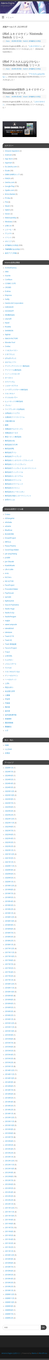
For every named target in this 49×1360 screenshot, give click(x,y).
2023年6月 (9, 807)
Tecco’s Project (11, 648)
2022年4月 (9, 838)
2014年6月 (9, 1094)
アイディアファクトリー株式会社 (17, 366)
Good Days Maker (12, 550)
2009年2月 (9, 1318)
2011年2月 (9, 1247)
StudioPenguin (10, 616)
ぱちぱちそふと (10, 358)
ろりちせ (8, 668)
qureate (8, 597)
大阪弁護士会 (10, 421)
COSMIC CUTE (10, 283)
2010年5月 (9, 1275)
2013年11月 (9, 1121)
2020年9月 (9, 870)
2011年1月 (9, 1251)
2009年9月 (9, 1306)
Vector (7, 214)
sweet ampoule (11, 624)
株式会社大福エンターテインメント (18, 496)
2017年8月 (9, 960)
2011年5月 (9, 1235)
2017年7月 (9, 964)
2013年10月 (9, 1125)
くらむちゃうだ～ (11, 350)
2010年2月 (9, 1286)
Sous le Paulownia (12, 605)
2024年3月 (9, 787)
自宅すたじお (10, 499)
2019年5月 (9, 897)
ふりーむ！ (9, 229)
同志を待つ (9, 687)
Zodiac (7, 346)
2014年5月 (9, 1098)
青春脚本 (8, 719)
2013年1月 (9, 1157)
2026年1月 (9, 768)
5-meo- (8, 514)
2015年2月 (9, 1062)
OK (43, 1328)
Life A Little (9, 569)
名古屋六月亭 (10, 691)
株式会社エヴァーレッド (14, 484)
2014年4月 (9, 1102)
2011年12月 (9, 1208)
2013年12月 (9, 1117)
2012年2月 (9, 1200)
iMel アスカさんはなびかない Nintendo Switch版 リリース (21, 63)
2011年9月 (9, 1220)
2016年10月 (9, 992)
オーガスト (9, 378)
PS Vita (7, 198)
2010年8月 (9, 1263)
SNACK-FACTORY (11, 338)
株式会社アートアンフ (13, 456)
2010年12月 (9, 1255)
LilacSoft (8, 319)
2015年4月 (9, 1054)
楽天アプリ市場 (10, 253)
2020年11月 (9, 866)
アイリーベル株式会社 (13, 370)
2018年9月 (9, 925)
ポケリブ (8, 241)
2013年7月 (9, 1137)
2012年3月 (9, 1196)
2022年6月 (9, 834)
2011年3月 (9, 1243)
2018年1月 (9, 944)
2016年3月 (9, 1011)
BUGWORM (9, 534)
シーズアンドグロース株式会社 (16, 389)
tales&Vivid (9, 628)
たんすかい (9, 660)
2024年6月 (9, 775)
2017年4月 (9, 972)
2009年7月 (9, 1314)
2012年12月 (9, 1161)
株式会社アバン (10, 452)
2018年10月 (9, 921)
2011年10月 (9, 1216)
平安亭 (7, 699)
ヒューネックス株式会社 (14, 401)
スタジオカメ (10, 393)
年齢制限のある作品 (12, 249)
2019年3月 (9, 905)
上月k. (7, 683)
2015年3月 (9, 1058)
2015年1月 (9, 1066)
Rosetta (8, 327)
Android (8, 155)
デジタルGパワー (11, 397)
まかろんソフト (10, 362)
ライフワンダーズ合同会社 (15, 409)
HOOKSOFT (9, 311)
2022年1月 (9, 850)
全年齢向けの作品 (35, 41)
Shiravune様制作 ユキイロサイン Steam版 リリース (24, 91)
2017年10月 (9, 956)
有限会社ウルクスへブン (14, 429)
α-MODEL (8, 656)
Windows (8, 222)
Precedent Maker (11, 589)
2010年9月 (9, 1259)
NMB (7, 745)
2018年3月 (9, 937)
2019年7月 (9, 893)
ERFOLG (8, 542)
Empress (8, 295)
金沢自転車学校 (10, 715)
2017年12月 (9, 948)
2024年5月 (9, 779)
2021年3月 (9, 858)
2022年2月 (9, 846)
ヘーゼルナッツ (10, 679)
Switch (25, 41)
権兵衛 (7, 707)
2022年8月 (9, 826)
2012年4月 (9, 1192)
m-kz (7, 573)
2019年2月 (9, 909)
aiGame (8, 526)
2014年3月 (9, 1106)
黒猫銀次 (8, 726)
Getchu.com (9, 182)
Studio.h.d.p (9, 612)
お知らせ (8, 225)
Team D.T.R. (9, 636)
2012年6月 (9, 1184)
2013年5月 (9, 1145)
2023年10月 (9, 795)
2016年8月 (9, 999)
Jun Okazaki (9, 561)
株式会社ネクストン (12, 488)
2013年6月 (9, 1141)
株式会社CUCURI (11, 444)
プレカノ (8, 405)
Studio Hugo (10, 609)
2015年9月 (9, 1035)
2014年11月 (9, 1074)
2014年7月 (9, 1090)
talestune (8, 632)
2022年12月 (9, 819)
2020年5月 (9, 878)
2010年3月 (9, 1282)
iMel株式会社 (10, 315)
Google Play (9, 186)
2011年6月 (9, 1231)
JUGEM (7, 557)
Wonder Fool (10, 342)
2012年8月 (9, 1176)
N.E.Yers (8, 577)
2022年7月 (9, 830)
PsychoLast (9, 593)
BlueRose (8, 530)
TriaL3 (7, 652)
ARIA (7, 272)
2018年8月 (9, 929)
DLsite (7, 170)
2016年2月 (9, 1015)
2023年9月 (9, 799)
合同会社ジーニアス (12, 413)
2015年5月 (9, 1051)
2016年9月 (9, 995)
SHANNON (9, 330)
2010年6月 (9, 1271)
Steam (25, 97)
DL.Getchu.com (11, 166)
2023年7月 (9, 803)
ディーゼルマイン (11, 675)
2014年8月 (9, 1086)
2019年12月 (9, 885)
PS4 (6, 202)
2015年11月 (9, 1027)
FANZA (7, 178)
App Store (9, 159)
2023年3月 (9, 811)
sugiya (7, 620)
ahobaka (8, 522)
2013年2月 (9, 1153)
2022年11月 (9, 823)
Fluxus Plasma (10, 546)
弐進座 (7, 703)
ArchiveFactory (10, 268)
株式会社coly (10, 441)
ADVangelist (9, 518)
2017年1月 (9, 980)
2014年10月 (9, 1078)
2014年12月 (9, 1070)
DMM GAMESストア (12, 174)
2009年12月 (9, 1294)
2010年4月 (9, 1278)
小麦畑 (7, 695)
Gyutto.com (9, 190)
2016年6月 (9, 1003)
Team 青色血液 (10, 644)
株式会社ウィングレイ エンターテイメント (20, 468)
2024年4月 (9, 783)
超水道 (7, 711)
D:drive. (8, 291)
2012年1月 (9, 1204)
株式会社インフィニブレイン (15, 464)
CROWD (8, 287)
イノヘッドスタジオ (12, 374)
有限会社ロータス (11, 433)
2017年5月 (9, 968)
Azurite (7, 275)
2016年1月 (9, 1019)
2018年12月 (9, 917)
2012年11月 (9, 1164)
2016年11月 (9, 988)
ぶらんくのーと (10, 664)
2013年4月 (9, 1149)
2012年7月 (9, 1180)
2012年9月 (9, 1172)
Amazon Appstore (12, 151)
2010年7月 (9, 1267)
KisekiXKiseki (10, 565)
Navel (7, 323)
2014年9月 (9, 1082)
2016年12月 (9, 984)
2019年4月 (9, 901)
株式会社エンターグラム (14, 476)
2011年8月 (9, 1223)
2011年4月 (9, 1239)
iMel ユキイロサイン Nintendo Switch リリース (22, 35)
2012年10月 (9, 1168)
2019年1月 (9, 913)
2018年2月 (9, 940)
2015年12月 (9, 1023)
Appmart (8, 163)
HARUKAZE (9, 307)
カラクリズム (10, 382)
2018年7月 (9, 933)
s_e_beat (8, 749)
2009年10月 (9, 1302)
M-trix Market (10, 194)
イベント (8, 237)
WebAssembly (10, 218)
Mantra (34, 1353)
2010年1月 (9, 1290)
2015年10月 (9, 1031)
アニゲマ (8, 233)
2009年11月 (9, 1298)
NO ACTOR (9, 581)
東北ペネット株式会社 (13, 437)
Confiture (8, 279)
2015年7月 (9, 1043)
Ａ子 (6, 730)
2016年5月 (9, 1007)
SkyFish (7, 334)
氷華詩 (7, 753)
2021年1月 (9, 862)
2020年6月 (9, 874)
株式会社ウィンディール (14, 472)
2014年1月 (9, 1113)
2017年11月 (9, 952)
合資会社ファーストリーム (15, 417)
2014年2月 (9, 1109)
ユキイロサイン (35, 46)
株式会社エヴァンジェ (13, 480)
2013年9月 (9, 1129)
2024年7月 (9, 771)
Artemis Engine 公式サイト (11, 1353)
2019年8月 (9, 889)
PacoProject (9, 585)
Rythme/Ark (9, 601)
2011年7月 (9, 1227)
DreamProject (10, 538)
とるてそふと (10, 354)
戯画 (6, 425)
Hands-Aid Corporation (14, 303)
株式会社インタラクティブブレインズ (19, 460)
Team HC (8, 640)
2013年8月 (9, 1133)
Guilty (7, 299)
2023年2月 (9, 815)
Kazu (8, 41)
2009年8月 (9, 1310)
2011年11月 (9, 1212)
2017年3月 (9, 976)
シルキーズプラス (11, 385)
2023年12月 (9, 791)
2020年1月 (9, 882)
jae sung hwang (11, 554)
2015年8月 (9, 1039)
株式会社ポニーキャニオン (15, 492)
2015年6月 (9, 1047)
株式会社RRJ (9, 448)
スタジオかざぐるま (12, 671)
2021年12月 (9, 854)
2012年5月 (9, 1188)
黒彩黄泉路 (9, 723)
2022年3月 (9, 842)
